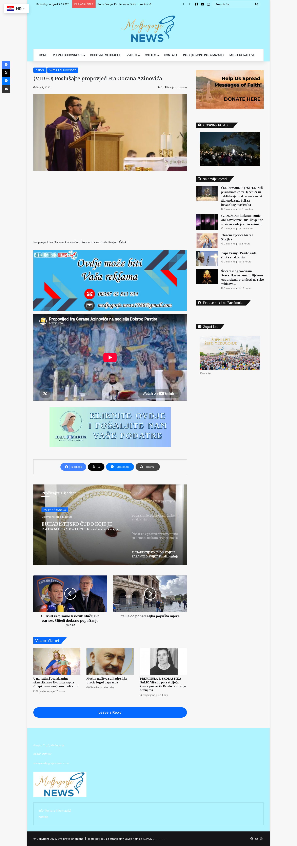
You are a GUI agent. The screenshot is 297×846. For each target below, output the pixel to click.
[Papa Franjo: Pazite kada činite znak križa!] (207, 258)
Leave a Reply (110, 712)
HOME (43, 55)
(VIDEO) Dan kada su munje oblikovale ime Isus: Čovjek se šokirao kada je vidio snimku (242, 220)
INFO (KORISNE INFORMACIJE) (203, 55)
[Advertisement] (110, 205)
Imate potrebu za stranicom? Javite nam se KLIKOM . (121, 838)
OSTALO (150, 55)
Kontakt (43, 817)
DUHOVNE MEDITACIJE (105, 55)
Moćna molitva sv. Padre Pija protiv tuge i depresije (106, 680)
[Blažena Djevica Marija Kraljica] (207, 240)
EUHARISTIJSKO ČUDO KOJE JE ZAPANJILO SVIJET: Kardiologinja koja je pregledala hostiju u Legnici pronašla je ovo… (82, 524)
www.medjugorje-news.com (51, 763)
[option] (110, 524)
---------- (161, 838)
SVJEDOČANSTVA (55, 509)
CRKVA (40, 70)
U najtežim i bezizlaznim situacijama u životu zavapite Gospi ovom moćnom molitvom (55, 682)
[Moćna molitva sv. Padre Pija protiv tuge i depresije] (110, 661)
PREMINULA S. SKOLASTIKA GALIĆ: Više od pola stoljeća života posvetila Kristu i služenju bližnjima (163, 684)
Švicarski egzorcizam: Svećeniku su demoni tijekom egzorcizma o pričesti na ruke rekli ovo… (156, 4)
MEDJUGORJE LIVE (242, 55)
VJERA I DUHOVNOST (67, 55)
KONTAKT (171, 55)
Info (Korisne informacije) (55, 810)
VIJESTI (132, 55)
